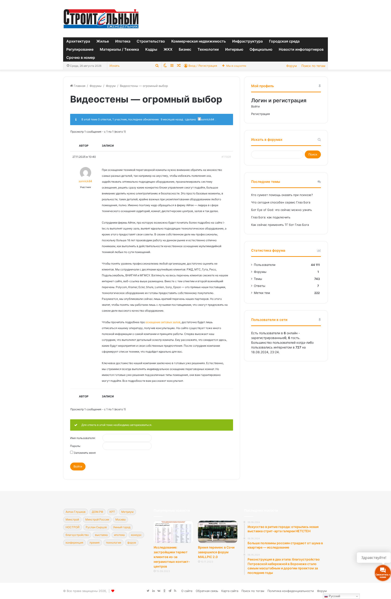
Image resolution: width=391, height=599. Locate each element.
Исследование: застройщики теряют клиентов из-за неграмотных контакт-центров (172, 556)
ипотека (119, 535)
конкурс (136, 535)
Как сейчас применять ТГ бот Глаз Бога (280, 225)
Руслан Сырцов (96, 527)
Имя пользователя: (82, 438)
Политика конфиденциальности (290, 591)
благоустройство (77, 535)
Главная (79, 86)
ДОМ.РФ (97, 511)
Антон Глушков (76, 511)
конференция (74, 542)
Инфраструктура (247, 41)
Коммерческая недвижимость (198, 41)
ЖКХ (168, 49)
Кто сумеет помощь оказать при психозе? (282, 195)
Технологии (208, 49)
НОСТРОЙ (72, 527)
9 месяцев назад (172, 119)
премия (95, 542)
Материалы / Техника (119, 49)
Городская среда (284, 41)
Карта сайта (229, 591)
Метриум (127, 511)
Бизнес (185, 49)
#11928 (226, 156)
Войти (78, 466)
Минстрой (72, 519)
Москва (120, 519)
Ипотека (122, 41)
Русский (334, 596)
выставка (101, 535)
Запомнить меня (85, 452)
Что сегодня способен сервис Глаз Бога (280, 202)
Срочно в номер (80, 57)
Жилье (102, 41)
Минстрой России (97, 519)
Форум (291, 66)
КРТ (112, 511)
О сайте (187, 591)
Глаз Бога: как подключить (270, 217)
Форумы (96, 86)
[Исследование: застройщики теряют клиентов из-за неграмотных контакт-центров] (173, 532)
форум (131, 542)
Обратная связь (207, 591)
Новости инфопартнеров (301, 49)
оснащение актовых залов (162, 322)
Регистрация (260, 114)
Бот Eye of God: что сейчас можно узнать (281, 210)
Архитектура (78, 41)
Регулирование (79, 49)
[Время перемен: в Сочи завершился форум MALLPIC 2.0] (217, 532)
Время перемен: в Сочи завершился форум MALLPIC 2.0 (216, 552)
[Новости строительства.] (101, 18)
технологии (113, 542)
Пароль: (75, 446)
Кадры (151, 49)
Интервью (234, 49)
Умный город (121, 527)
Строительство (151, 41)
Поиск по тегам (313, 66)
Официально (261, 49)
